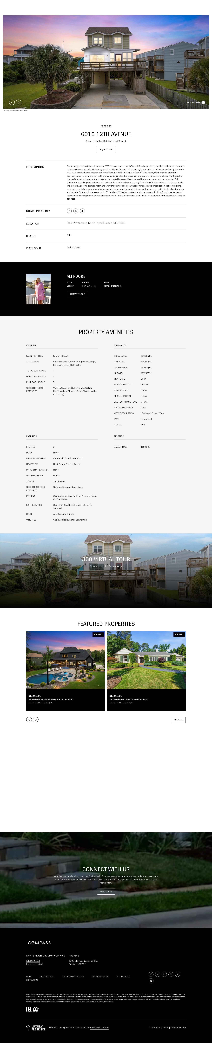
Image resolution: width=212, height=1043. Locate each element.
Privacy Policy (178, 1027)
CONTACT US (32, 980)
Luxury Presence (99, 1027)
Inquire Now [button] (106, 150)
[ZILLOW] (151, 980)
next (18, 102)
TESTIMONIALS (123, 977)
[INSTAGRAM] (157, 974)
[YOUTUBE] (177, 974)
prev (12, 102)
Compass (84, 994)
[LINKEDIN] (164, 974)
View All (178, 720)
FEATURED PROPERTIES (73, 977)
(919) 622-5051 (33, 961)
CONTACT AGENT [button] (77, 294)
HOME (29, 977)
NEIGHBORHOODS (100, 977)
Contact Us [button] (106, 892)
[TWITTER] (170, 974)
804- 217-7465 (89, 286)
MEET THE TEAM (47, 977)
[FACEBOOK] (151, 974)
